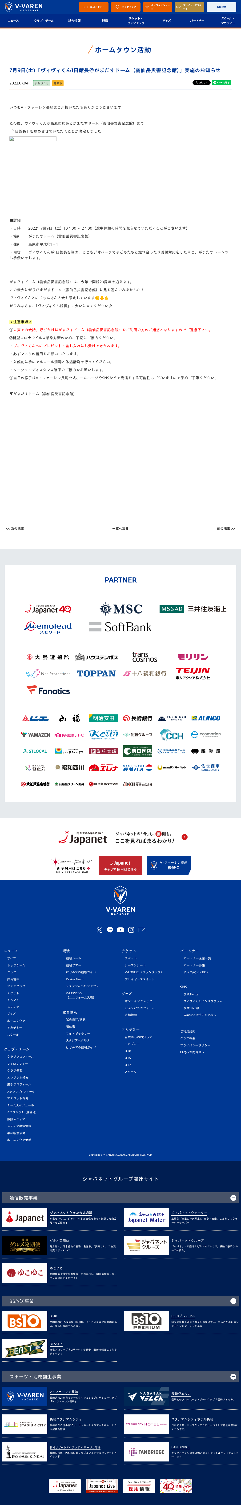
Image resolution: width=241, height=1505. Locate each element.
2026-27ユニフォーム (140, 1008)
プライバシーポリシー (195, 1045)
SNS (183, 987)
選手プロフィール (19, 1084)
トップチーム (16, 965)
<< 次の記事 (15, 528)
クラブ (11, 972)
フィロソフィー (17, 1063)
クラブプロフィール (20, 1056)
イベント (13, 1000)
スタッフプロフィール (21, 1091)
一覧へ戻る (120, 528)
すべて (11, 958)
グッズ (166, 20)
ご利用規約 (187, 1031)
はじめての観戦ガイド (81, 972)
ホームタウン (16, 1020)
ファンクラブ (16, 986)
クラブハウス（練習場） (22, 1112)
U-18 (128, 1051)
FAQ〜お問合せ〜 (192, 1052)
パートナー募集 (194, 965)
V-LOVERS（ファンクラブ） (144, 972)
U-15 (128, 1057)
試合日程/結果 (76, 1019)
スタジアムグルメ (78, 1040)
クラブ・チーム (43, 20)
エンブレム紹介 (17, 1077)
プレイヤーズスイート (140, 979)
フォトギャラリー (78, 1033)
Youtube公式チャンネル (200, 1015)
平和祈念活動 (16, 1133)
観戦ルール (73, 958)
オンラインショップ (138, 1001)
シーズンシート (135, 965)
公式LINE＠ (191, 1008)
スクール (13, 1034)
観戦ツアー (73, 965)
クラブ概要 (14, 1070)
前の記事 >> (226, 528)
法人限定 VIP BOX (196, 972)
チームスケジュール (20, 1105)
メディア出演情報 (19, 1126)
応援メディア (16, 1119)
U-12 (128, 1064)
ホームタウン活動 (19, 1140)
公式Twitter (192, 994)
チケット (13, 993)
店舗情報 (131, 1015)
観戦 (105, 20)
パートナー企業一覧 (197, 958)
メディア (13, 1007)
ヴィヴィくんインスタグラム (203, 1001)
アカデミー (14, 1027)
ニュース (11, 951)
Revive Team (75, 979)
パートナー (197, 20)
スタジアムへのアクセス (82, 986)
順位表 (70, 1026)
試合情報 (74, 20)
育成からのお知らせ (138, 1037)
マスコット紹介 (17, 1098)
